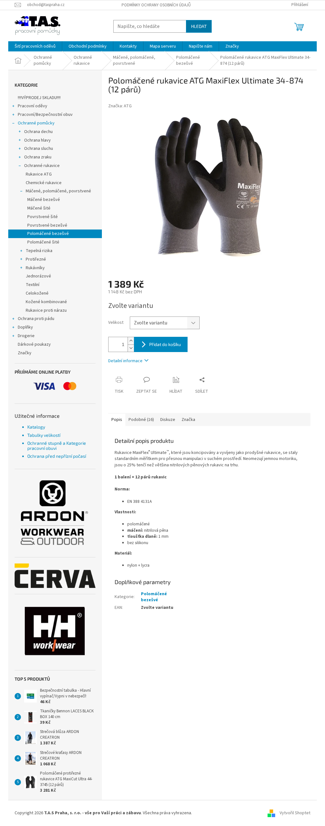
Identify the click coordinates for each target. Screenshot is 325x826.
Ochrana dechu (38, 132)
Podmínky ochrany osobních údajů (156, 5)
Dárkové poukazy (34, 344)
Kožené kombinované (46, 302)
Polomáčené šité (43, 242)
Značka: (120, 106)
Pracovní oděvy (32, 106)
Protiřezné (36, 259)
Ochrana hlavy (37, 140)
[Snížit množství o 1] (131, 348)
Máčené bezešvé (43, 200)
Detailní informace (125, 361)
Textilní (32, 285)
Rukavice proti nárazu (46, 310)
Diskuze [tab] (167, 419)
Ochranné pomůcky (36, 123)
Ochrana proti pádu (36, 319)
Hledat (199, 26)
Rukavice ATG (39, 174)
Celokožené (37, 293)
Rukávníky (35, 268)
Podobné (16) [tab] (141, 419)
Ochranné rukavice (42, 166)
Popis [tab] (116, 419)
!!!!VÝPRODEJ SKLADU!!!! (39, 98)
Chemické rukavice (44, 183)
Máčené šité (38, 208)
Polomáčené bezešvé (48, 233)
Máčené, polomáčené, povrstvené (58, 191)
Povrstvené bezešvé (47, 225)
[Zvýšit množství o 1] (131, 340)
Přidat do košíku (165, 344)
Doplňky (25, 327)
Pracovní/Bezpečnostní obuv (45, 114)
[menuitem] (35, 46)
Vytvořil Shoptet (295, 813)
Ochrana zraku (37, 157)
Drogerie (26, 336)
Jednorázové (38, 276)
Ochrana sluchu (38, 148)
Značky (24, 353)
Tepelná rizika (39, 251)
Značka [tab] (188, 419)
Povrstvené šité (42, 217)
